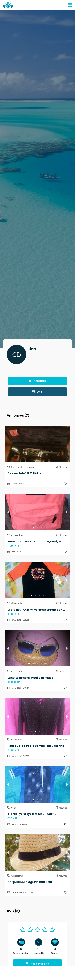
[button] (33, 527)
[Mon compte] (70, 5)
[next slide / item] (67, 512)
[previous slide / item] (7, 512)
